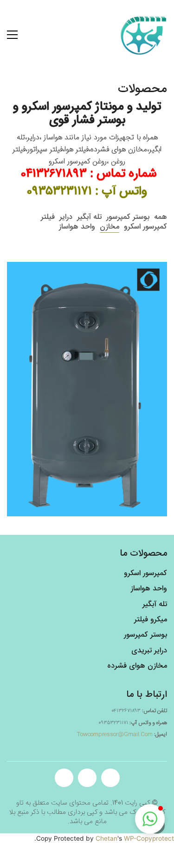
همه (160, 217)
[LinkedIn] (64, 778)
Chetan (106, 838)
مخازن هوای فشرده (137, 666)
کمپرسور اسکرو (145, 227)
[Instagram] (87, 778)
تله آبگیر (89, 217)
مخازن (109, 227)
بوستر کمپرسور (127, 217)
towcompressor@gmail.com (115, 734)
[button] (150, 819)
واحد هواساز (77, 227)
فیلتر (48, 217)
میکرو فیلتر (150, 620)
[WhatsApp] (110, 778)
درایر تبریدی (149, 651)
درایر (65, 217)
